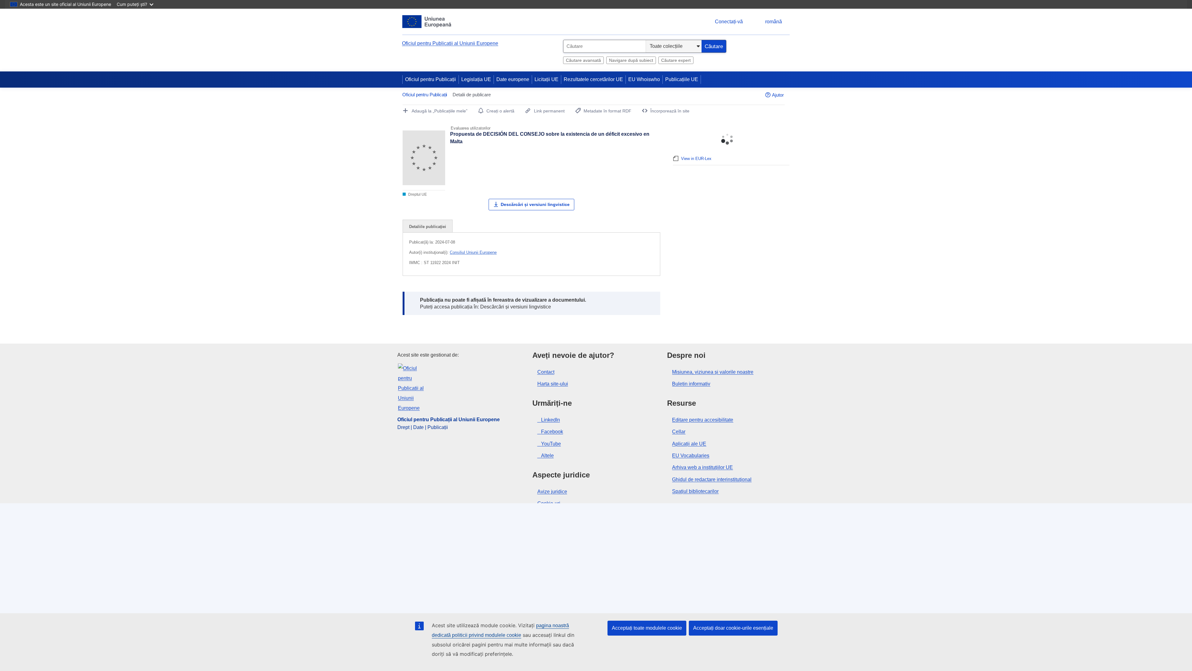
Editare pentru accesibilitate (702, 419)
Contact (545, 372)
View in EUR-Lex (696, 158)
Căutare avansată (583, 60)
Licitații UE (546, 79)
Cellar (678, 431)
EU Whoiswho (644, 79)
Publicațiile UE (681, 79)
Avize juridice (552, 491)
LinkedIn (550, 419)
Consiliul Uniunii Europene (473, 252)
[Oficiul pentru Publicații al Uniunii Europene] (427, 22)
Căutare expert (676, 60)
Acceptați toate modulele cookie (647, 628)
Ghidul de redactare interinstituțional (712, 479)
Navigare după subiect (631, 60)
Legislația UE (476, 79)
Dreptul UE (417, 194)
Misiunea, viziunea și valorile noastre (712, 372)
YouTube (551, 443)
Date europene (512, 79)
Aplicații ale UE (689, 443)
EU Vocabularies (690, 455)
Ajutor (778, 95)
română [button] (773, 21)
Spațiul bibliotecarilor (695, 491)
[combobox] (604, 46)
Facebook (552, 431)
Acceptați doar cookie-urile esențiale (733, 628)
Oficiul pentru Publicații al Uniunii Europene (450, 43)
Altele (547, 455)
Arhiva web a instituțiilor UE (702, 467)
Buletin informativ (691, 383)
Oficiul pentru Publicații (430, 79)
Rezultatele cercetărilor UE (593, 79)
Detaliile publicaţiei (427, 226)
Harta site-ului (552, 383)
